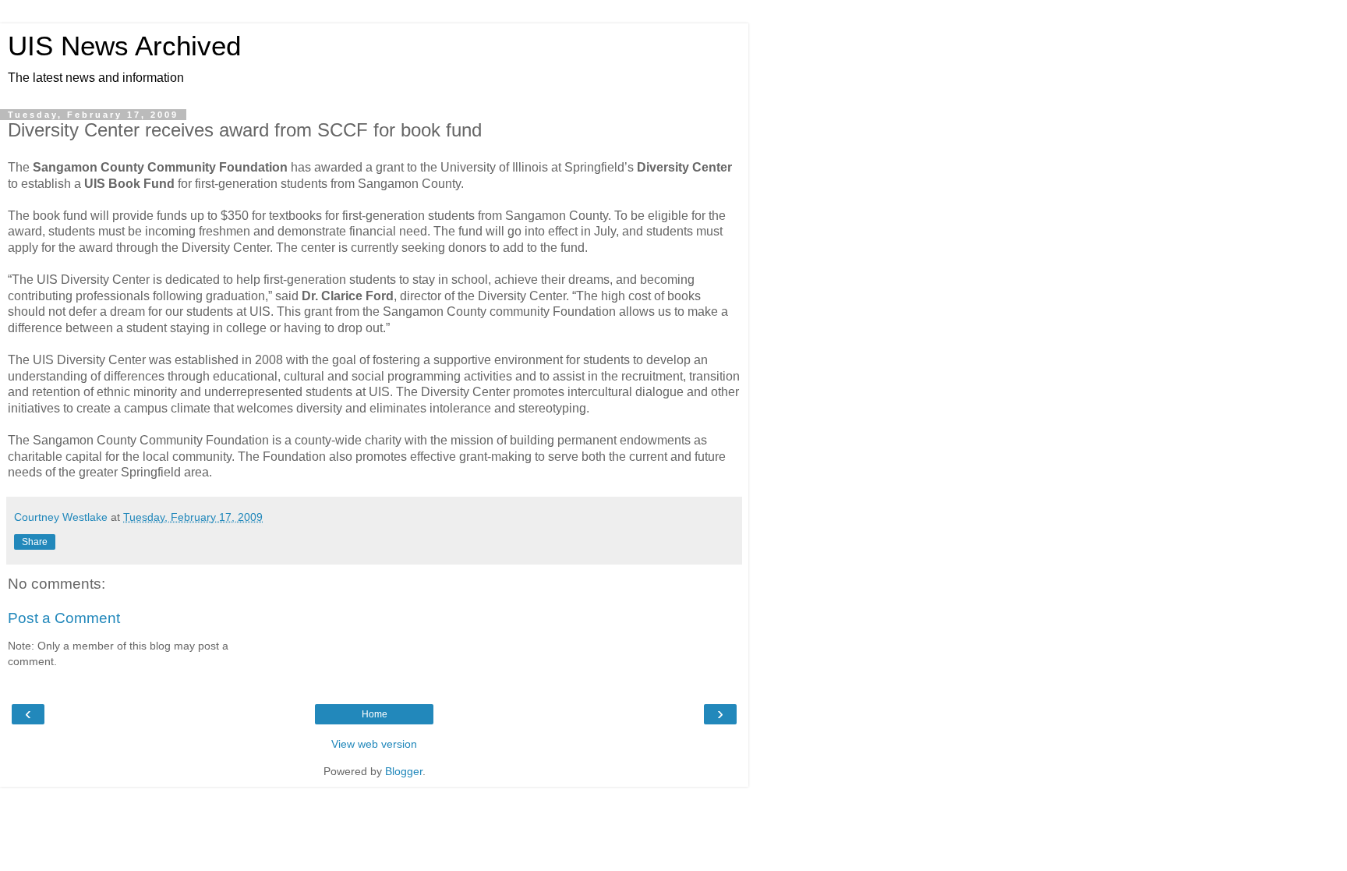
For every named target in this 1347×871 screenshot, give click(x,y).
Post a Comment (64, 618)
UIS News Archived (124, 46)
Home (374, 714)
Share (35, 541)
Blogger (403, 771)
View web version (374, 744)
